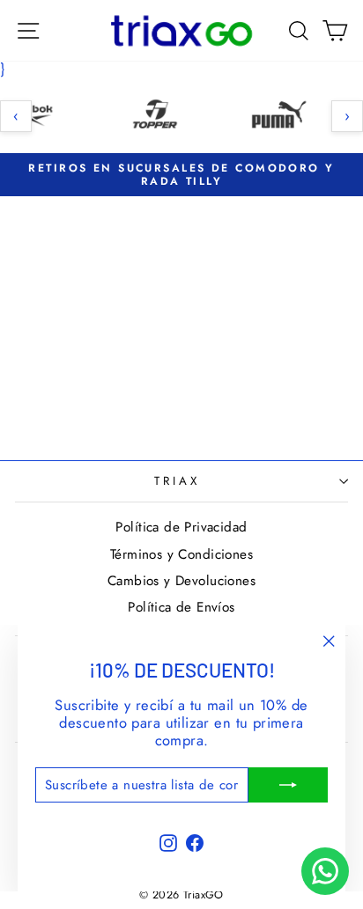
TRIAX (177, 481)
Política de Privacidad (181, 527)
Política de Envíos (181, 607)
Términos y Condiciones (181, 554)
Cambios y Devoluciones (181, 580)
